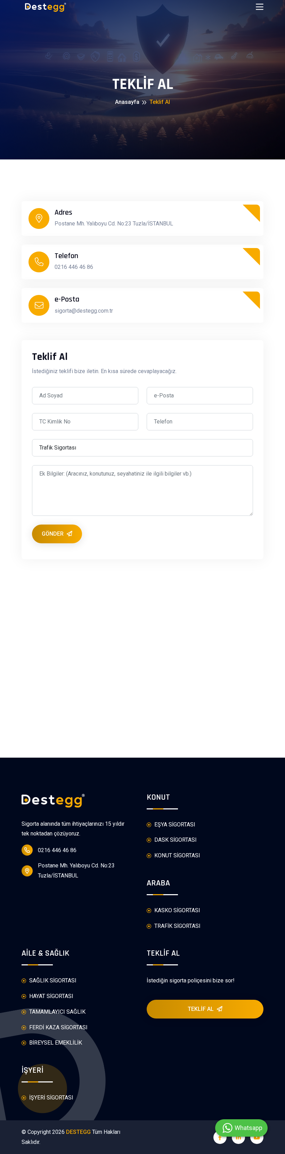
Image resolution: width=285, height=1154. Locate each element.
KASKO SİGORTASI (176, 910)
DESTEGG (78, 1132)
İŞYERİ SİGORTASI (50, 1097)
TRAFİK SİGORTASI (177, 926)
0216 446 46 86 (57, 850)
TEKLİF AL (201, 1009)
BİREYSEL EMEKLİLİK (55, 1042)
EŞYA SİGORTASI (174, 824)
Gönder (53, 533)
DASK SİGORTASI (175, 839)
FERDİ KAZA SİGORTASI (58, 1027)
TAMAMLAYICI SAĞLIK (57, 1011)
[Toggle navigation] (259, 6)
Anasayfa (127, 102)
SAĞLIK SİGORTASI (52, 980)
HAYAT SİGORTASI (50, 996)
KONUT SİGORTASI (176, 855)
